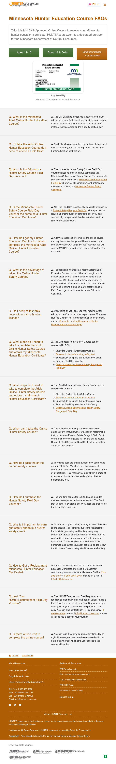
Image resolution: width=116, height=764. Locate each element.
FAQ (26, 682)
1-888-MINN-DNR (73, 575)
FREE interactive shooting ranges (75, 674)
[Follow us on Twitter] (15, 704)
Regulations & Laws (19, 676)
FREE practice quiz (68, 668)
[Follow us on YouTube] (20, 704)
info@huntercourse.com (87, 613)
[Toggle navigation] (105, 4)
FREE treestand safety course (73, 679)
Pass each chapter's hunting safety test (75, 354)
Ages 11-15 (24, 52)
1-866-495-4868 (25, 689)
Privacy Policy (83, 735)
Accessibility (14, 735)
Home (15, 655)
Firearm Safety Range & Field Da (69, 210)
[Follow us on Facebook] (10, 704)
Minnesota (27, 655)
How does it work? (18, 670)
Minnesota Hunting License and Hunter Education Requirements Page (74, 322)
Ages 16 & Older (58, 52)
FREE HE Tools (66, 684)
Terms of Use (67, 735)
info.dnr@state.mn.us (61, 579)
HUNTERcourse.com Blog (71, 690)
